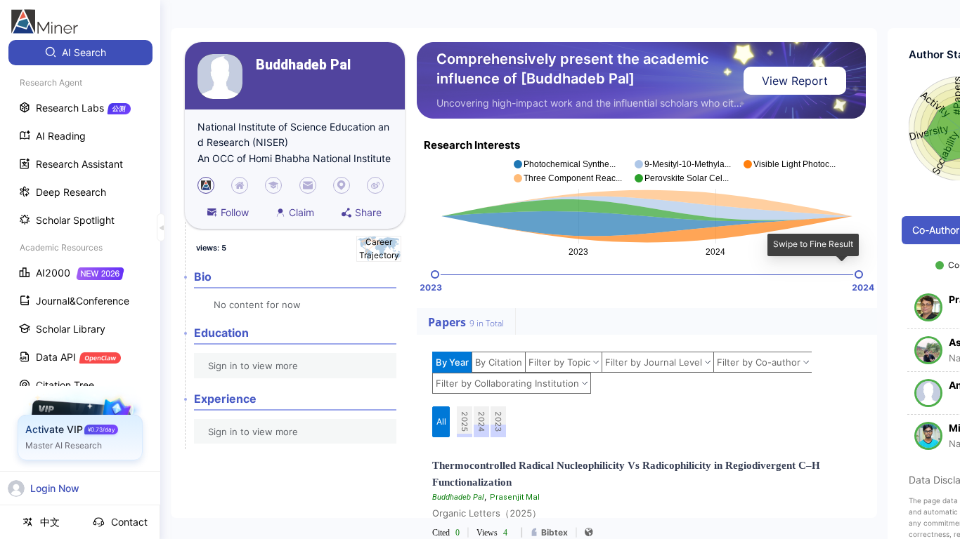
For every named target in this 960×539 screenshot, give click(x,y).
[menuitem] (80, 52)
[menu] (80, 260)
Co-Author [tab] (935, 230)
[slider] (435, 274)
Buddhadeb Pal (303, 65)
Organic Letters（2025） (486, 513)
